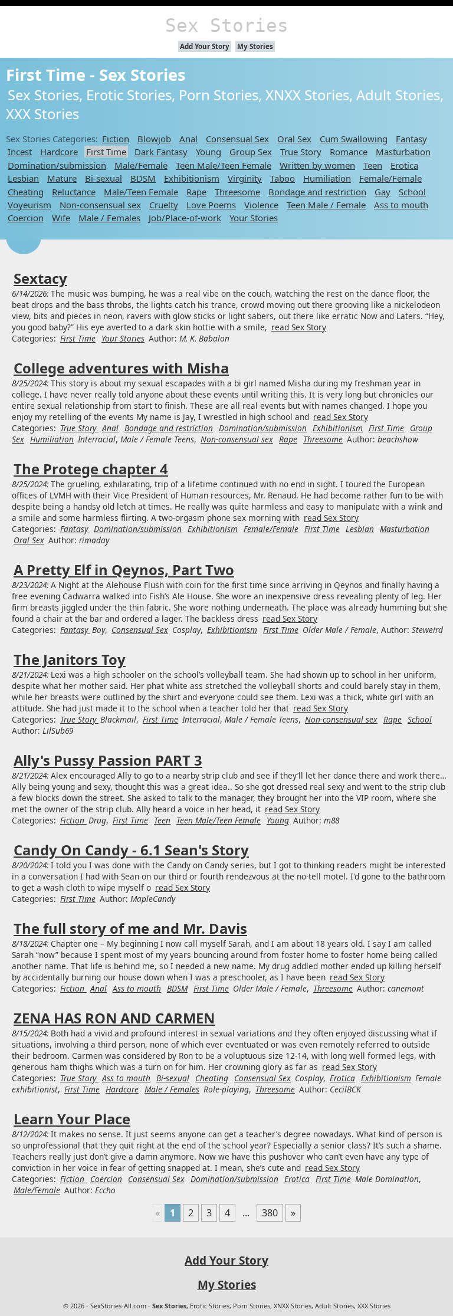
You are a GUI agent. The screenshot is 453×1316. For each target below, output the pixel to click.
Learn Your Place (72, 1119)
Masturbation (403, 151)
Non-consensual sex (100, 205)
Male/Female (141, 165)
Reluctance (74, 192)
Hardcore (59, 151)
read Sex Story (298, 327)
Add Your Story (204, 46)
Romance (348, 151)
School (412, 192)
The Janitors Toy (70, 659)
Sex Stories (226, 25)
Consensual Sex (237, 139)
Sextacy (40, 278)
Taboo (282, 178)
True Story (300, 151)
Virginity (245, 178)
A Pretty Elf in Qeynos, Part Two (124, 569)
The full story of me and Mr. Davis (130, 928)
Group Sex (250, 151)
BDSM (143, 178)
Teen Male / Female (326, 205)
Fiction (115, 139)
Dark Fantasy (161, 151)
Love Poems (211, 205)
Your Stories (253, 218)
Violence (261, 205)
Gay (382, 192)
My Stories (255, 46)
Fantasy (411, 139)
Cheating (26, 192)
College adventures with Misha (121, 368)
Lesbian (23, 178)
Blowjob (154, 139)
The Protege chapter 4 (91, 469)
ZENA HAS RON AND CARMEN (114, 1018)
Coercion (26, 218)
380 (270, 1212)
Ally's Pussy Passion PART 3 (108, 760)
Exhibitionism (191, 178)
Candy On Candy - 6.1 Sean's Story (131, 850)
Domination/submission (57, 165)
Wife (61, 218)
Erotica (404, 165)
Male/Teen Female (141, 192)
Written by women (317, 165)
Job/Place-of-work (185, 218)
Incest (20, 151)
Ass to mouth (401, 205)
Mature (62, 178)
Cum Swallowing (354, 139)
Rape (196, 192)
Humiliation (327, 178)
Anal (188, 139)
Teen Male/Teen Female (223, 165)
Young (208, 151)
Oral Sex (294, 139)
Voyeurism (29, 205)
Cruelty (163, 205)
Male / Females (109, 218)
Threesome (237, 192)
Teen (372, 165)
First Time (106, 151)
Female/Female (390, 178)
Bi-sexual (103, 178)
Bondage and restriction (317, 192)
